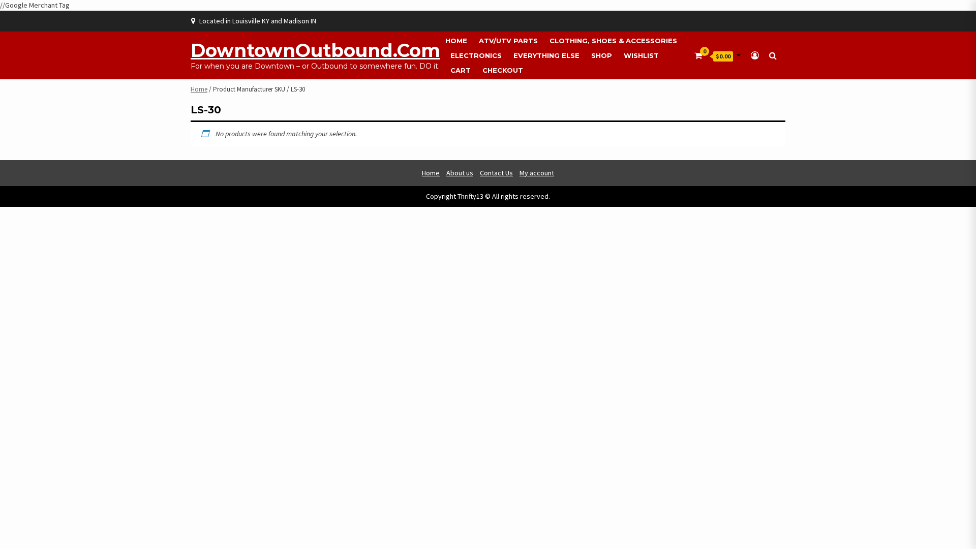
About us (459, 172)
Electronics (476, 55)
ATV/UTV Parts (508, 41)
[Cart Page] (698, 55)
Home (456, 41)
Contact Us (496, 172)
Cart (460, 70)
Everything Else (546, 55)
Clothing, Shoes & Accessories (613, 41)
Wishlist (641, 55)
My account (537, 172)
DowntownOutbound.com (315, 50)
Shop (601, 55)
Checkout (502, 70)
